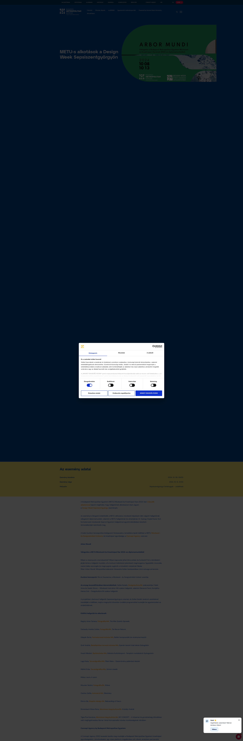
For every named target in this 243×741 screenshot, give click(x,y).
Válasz (214, 729)
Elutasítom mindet (94, 393)
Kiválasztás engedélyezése (121, 393)
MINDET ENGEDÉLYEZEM (149, 393)
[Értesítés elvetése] (239, 720)
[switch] (111, 385)
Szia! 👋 (213, 720)
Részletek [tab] (121, 353)
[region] (223, 724)
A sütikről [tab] (150, 353)
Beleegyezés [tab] (93, 353)
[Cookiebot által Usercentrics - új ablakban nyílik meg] (154, 346)
